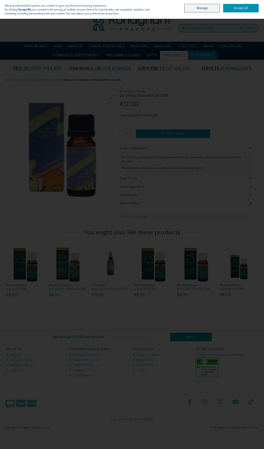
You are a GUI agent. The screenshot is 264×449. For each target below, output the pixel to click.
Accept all (241, 8)
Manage (202, 8)
